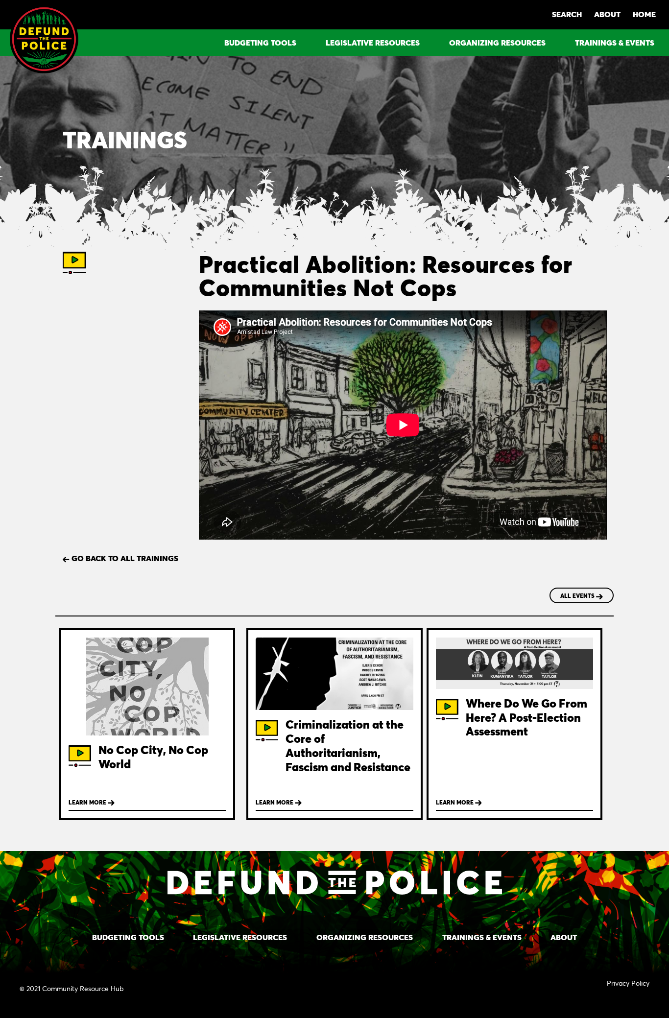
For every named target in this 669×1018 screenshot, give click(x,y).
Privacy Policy (628, 983)
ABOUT (607, 14)
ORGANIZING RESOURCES (497, 42)
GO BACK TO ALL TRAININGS (124, 558)
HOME (644, 14)
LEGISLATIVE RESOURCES (373, 42)
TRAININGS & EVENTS (614, 42)
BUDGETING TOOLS (260, 42)
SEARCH (567, 14)
